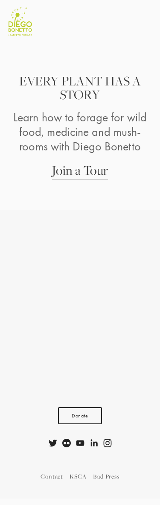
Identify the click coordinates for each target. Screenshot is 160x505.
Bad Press (106, 476)
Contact (52, 476)
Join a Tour (80, 170)
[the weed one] (66, 443)
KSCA (78, 476)
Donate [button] (80, 416)
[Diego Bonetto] (53, 443)
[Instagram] (107, 443)
